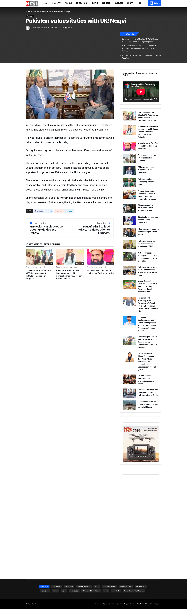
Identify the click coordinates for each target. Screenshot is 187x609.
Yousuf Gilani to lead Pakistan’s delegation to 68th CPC (94, 228)
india (106, 591)
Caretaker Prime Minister (134, 591)
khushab (116, 591)
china (55, 591)
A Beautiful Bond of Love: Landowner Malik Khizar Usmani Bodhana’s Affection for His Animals (139, 48)
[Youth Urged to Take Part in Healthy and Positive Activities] (100, 257)
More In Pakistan (52, 244)
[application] (141, 91)
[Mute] (151, 99)
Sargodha (69, 586)
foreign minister (84, 586)
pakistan (45, 591)
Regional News (129, 604)
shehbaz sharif (109, 586)
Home (28, 12)
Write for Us (154, 604)
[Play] (126, 99)
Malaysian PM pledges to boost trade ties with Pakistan (46, 228)
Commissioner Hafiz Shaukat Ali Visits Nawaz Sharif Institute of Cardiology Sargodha (140, 40)
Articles (104, 604)
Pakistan (36, 12)
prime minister (126, 586)
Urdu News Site (142, 604)
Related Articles (34, 244)
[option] (39, 264)
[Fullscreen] (155, 99)
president (56, 586)
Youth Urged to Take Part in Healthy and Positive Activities (141, 56)
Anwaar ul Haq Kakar (91, 591)
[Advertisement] (141, 516)
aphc (97, 586)
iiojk (63, 591)
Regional (49, 263)
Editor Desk (36, 28)
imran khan (140, 586)
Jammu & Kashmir (115, 604)
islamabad (74, 591)
